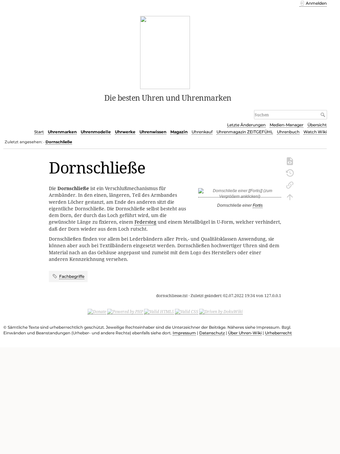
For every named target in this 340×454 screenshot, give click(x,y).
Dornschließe (58, 142)
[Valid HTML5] (159, 311)
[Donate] (97, 311)
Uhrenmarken (62, 131)
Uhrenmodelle (96, 131)
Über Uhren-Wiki (245, 332)
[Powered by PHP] (125, 311)
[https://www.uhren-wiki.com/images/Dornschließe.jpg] (239, 194)
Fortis (258, 205)
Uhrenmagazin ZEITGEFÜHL (244, 131)
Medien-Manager (286, 124)
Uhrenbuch (288, 131)
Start (39, 131)
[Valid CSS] (186, 311)
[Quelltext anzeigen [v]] (290, 161)
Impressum (184, 332)
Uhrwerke (125, 131)
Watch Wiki (315, 131)
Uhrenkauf (202, 131)
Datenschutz (212, 332)
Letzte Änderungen (246, 124)
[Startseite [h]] (165, 52)
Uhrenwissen (152, 131)
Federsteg (145, 222)
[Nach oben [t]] (290, 196)
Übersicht (317, 124)
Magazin (179, 131)
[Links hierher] (290, 184)
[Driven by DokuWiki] (221, 311)
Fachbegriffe (71, 276)
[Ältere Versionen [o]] (290, 172)
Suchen (323, 114)
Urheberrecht (278, 332)
